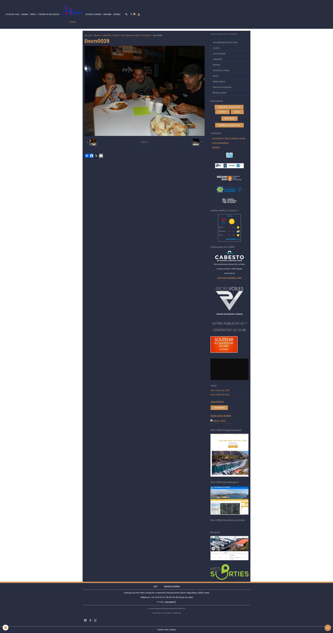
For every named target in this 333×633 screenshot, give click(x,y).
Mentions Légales (172, 586)
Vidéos (33, 14)
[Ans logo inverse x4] (229, 200)
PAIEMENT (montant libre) (229, 125)
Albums (24, 14)
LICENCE (222, 112)
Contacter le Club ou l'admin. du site (228, 138)
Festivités (146, 35)
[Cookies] (5, 628)
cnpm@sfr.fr (170, 602)
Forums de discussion (48, 14)
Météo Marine (219, 81)
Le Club (216, 47)
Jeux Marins (219, 407)
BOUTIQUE (229, 118)
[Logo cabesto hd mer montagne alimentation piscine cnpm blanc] (229, 256)
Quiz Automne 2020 (219, 390)
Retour (145, 142)
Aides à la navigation (222, 87)
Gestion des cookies (166, 629)
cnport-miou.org (229, 423)
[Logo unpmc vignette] (229, 155)
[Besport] (232, 548)
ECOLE (237, 112)
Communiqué (219, 53)
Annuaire (107, 14)
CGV (155, 586)
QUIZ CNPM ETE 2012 (219, 394)
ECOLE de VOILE (13, 14)
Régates (216, 64)
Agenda (116, 14)
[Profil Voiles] (229, 298)
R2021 (116, 35)
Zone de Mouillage (220, 143)
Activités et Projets (221, 70)
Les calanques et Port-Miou (225, 42)
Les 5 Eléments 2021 (130, 35)
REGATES (107, 35)
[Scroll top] (328, 628)
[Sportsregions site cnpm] (233, 500)
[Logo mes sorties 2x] (233, 572)
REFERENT (216, 147)
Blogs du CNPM (219, 92)
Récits (215, 75)
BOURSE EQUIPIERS (93, 14)
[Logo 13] (229, 189)
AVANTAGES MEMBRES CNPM (229, 278)
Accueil (88, 35)
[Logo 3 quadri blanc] (229, 178)
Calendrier (217, 59)
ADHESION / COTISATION (229, 107)
